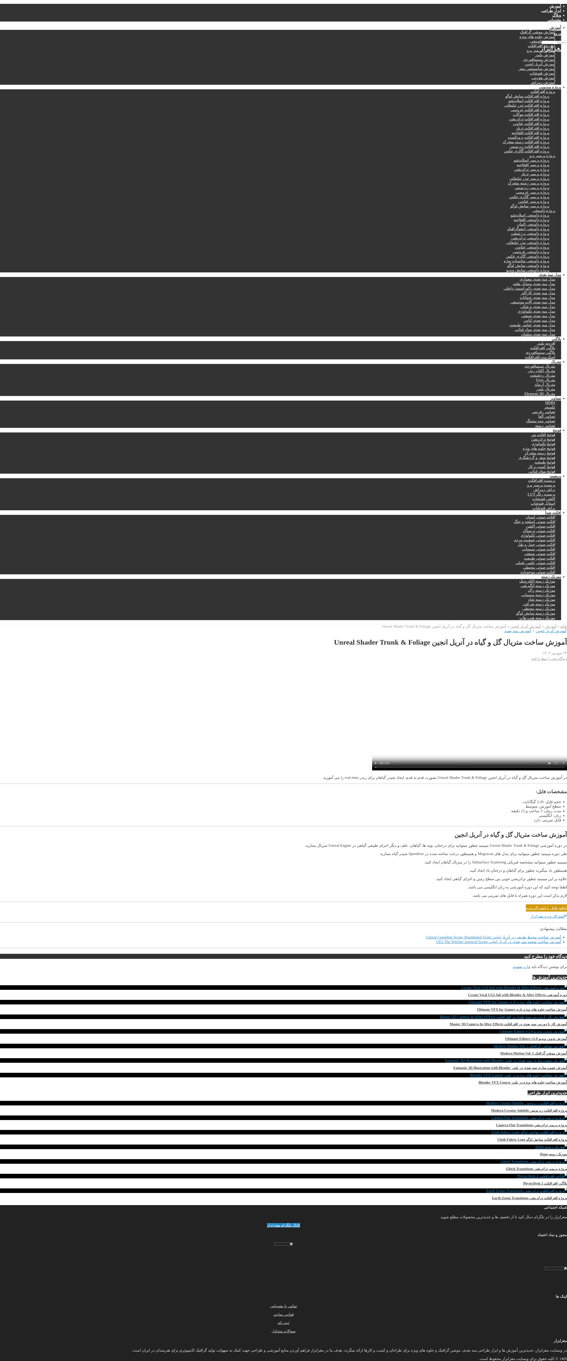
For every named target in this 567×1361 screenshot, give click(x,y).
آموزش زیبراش (543, 82)
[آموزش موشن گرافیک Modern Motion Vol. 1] (530, 1046)
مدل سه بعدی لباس (539, 320)
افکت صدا (553, 512)
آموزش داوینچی (542, 41)
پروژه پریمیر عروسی (532, 192)
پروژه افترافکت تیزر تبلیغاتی (526, 105)
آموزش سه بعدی (517, 631)
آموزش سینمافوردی (539, 59)
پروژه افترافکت (542, 91)
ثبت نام (283, 1323)
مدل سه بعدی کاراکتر (538, 293)
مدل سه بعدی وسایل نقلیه (534, 284)
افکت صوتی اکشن (540, 526)
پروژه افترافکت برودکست (528, 137)
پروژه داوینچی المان (533, 224)
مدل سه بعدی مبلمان (538, 334)
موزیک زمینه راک (541, 590)
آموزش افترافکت (541, 46)
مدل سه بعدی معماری (537, 279)
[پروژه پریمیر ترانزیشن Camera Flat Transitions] (529, 1118)
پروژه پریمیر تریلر (535, 174)
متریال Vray (545, 380)
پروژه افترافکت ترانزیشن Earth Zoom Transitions (529, 1198)
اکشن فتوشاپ (543, 499)
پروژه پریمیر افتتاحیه (533, 165)
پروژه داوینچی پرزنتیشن (530, 233)
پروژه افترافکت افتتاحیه (530, 133)
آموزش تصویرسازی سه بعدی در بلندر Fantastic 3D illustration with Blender (510, 1068)
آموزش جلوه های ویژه (537, 37)
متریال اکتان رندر (541, 371)
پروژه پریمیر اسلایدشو (531, 160)
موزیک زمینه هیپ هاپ (537, 618)
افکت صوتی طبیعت (539, 558)
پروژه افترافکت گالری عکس (526, 151)
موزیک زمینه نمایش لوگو (535, 613)
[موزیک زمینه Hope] (551, 1147)
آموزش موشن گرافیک (537, 32)
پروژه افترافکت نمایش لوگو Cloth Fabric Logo (532, 1139)
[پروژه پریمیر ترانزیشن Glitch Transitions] (534, 1161)
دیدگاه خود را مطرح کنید (549, 659)
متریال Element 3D (539, 394)
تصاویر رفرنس (543, 412)
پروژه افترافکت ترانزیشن (529, 119)
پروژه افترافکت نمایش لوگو (527, 96)
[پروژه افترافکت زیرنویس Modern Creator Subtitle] (526, 1103)
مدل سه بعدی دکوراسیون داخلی (529, 288)
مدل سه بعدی (550, 275)
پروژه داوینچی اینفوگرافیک (528, 229)
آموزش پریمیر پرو (541, 50)
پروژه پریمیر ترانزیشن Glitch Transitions (536, 1169)
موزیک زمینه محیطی (538, 609)
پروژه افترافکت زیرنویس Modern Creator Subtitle (529, 1110)
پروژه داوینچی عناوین (532, 247)
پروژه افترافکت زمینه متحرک (526, 142)
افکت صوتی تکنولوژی (538, 535)
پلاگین (556, 339)
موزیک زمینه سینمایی (538, 595)
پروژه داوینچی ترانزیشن (530, 238)
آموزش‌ (555, 6)
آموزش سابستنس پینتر (537, 69)
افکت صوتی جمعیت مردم (534, 540)
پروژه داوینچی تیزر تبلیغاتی (527, 243)
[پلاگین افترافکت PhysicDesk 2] (542, 1176)
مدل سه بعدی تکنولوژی (536, 311)
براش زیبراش (544, 490)
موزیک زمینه (551, 576)
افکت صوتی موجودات (537, 572)
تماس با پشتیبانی (283, 1306)
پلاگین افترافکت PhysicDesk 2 (545, 1183)
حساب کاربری (550, 24)
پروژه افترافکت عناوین (531, 124)
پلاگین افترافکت (542, 348)
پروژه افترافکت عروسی (530, 110)
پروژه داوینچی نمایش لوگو (528, 265)
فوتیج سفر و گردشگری (537, 457)
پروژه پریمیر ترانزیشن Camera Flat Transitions (531, 1125)
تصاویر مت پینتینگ (540, 421)
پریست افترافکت (541, 480)
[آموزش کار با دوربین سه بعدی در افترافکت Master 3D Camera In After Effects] (503, 1017)
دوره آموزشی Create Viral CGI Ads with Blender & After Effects (517, 995)
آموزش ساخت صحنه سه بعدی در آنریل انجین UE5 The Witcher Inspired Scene (498, 942)
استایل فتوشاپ (543, 503)
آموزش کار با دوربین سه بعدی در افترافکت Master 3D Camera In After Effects (508, 1024)
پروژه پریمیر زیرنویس (532, 188)
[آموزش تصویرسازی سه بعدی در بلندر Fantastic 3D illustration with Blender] (506, 1060)
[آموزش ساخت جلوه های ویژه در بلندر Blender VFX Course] (518, 1075)
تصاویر (555, 398)
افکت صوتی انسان (540, 517)
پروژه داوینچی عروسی (531, 252)
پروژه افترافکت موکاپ (531, 114)
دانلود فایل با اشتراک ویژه (546, 908)
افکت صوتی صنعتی (539, 554)
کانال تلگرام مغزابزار (283, 1225)
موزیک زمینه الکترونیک (537, 581)
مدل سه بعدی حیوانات (537, 297)
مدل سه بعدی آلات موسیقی (532, 302)
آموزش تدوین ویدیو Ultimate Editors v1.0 (536, 1039)
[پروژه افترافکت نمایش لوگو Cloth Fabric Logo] (529, 1132)
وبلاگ (556, 15)
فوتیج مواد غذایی (541, 471)
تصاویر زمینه (545, 425)
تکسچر (549, 407)
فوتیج (557, 430)
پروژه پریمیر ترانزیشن (531, 169)
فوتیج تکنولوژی (543, 444)
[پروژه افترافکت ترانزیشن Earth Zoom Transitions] (526, 1191)
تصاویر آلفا (546, 416)
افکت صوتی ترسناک (539, 531)
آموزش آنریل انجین (540, 64)
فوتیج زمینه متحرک (540, 453)
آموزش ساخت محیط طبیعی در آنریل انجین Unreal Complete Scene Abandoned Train (493, 937)
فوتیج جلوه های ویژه (539, 448)
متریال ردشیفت (542, 375)
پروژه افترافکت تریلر (532, 128)
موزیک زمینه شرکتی (539, 604)
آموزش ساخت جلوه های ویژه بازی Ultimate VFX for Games (522, 1009)
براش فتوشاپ (543, 508)
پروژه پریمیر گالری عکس (529, 197)
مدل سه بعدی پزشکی (537, 307)
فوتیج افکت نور (543, 435)
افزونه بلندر (546, 343)
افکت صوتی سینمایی (538, 549)
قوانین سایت (283, 1314)
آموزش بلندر (545, 55)
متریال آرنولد (545, 384)
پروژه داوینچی (543, 210)
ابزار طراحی (551, 11)
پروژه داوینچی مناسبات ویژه (526, 261)
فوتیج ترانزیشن (543, 439)
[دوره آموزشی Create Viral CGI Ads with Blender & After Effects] (514, 987)
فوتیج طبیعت (545, 462)
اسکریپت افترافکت (540, 357)
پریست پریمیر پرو (541, 485)
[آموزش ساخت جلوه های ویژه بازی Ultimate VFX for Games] (518, 1002)
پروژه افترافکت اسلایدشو (529, 101)
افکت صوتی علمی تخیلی (535, 563)
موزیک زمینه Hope (553, 1154)
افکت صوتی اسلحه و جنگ (534, 522)
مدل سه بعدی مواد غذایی (535, 329)
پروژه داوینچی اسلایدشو (530, 215)
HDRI (550, 403)
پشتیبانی (554, 20)
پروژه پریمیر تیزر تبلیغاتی (529, 178)
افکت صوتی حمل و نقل (536, 544)
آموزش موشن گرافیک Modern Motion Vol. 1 (533, 1053)
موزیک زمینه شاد (541, 599)
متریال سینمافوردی (539, 366)
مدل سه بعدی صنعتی (538, 316)
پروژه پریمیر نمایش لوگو (529, 206)
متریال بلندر (545, 389)
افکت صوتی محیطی (539, 567)
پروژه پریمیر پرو (542, 156)
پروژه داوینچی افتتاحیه (531, 220)
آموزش (555, 27)
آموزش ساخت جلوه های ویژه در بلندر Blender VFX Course (523, 1082)
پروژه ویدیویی (550, 87)
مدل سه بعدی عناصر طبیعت (532, 325)
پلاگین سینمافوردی (540, 352)
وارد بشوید (521, 967)
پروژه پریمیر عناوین (533, 201)
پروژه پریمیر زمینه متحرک (528, 183)
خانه (563, 626)
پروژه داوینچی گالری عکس (527, 256)
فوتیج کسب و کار (541, 467)
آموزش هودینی (543, 78)
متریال (556, 362)
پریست (555, 476)
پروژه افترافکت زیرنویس (529, 146)
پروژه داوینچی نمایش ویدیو (527, 270)
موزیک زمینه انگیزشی (537, 586)
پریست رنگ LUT (541, 494)
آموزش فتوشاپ (542, 73)
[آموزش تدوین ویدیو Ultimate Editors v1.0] (533, 1031)
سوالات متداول (284, 1331)
